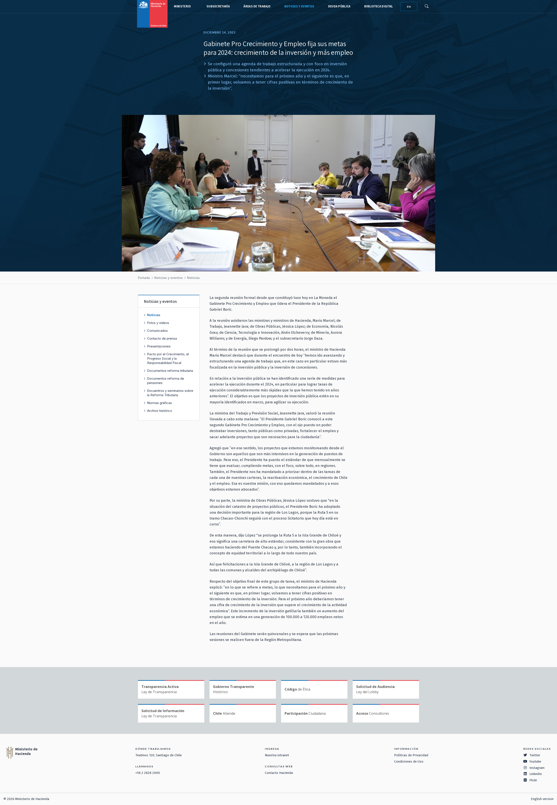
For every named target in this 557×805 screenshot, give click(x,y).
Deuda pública (339, 6)
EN (409, 6)
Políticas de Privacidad (411, 755)
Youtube (535, 761)
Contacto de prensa (162, 338)
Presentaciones (159, 346)
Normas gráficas (159, 403)
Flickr (533, 780)
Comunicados (157, 331)
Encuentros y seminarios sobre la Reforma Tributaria (170, 393)
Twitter (534, 755)
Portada (144, 278)
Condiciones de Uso (408, 761)
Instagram (537, 768)
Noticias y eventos (299, 6)
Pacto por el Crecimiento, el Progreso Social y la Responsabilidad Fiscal (168, 358)
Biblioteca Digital (378, 6)
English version (542, 799)
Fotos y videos (158, 323)
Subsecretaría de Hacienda (217, 7)
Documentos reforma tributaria (170, 371)
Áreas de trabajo (256, 6)
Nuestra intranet (277, 755)
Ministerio (182, 6)
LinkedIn (535, 774)
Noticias (193, 278)
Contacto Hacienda (279, 773)
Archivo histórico (159, 411)
